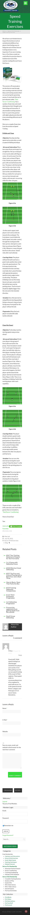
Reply (20, 655)
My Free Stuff (9, 903)
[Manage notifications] (26, 911)
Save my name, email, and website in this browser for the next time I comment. (11, 747)
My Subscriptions (10, 901)
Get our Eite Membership (9, 876)
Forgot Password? (7, 835)
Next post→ (18, 790)
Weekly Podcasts (10, 864)
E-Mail (4, 720)
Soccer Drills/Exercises (11, 858)
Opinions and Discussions (12, 856)
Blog (6, 543)
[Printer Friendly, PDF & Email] (15, 526)
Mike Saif (7, 536)
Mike (10, 651)
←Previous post (7, 790)
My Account (8, 905)
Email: (4, 810)
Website (5, 731)
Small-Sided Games (10, 860)
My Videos (8, 899)
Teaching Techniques (11, 862)
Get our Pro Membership (9, 866)
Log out (4, 801)
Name (4, 708)
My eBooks (8, 897)
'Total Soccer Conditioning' (10, 512)
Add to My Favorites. (7, 528)
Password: (5, 818)
